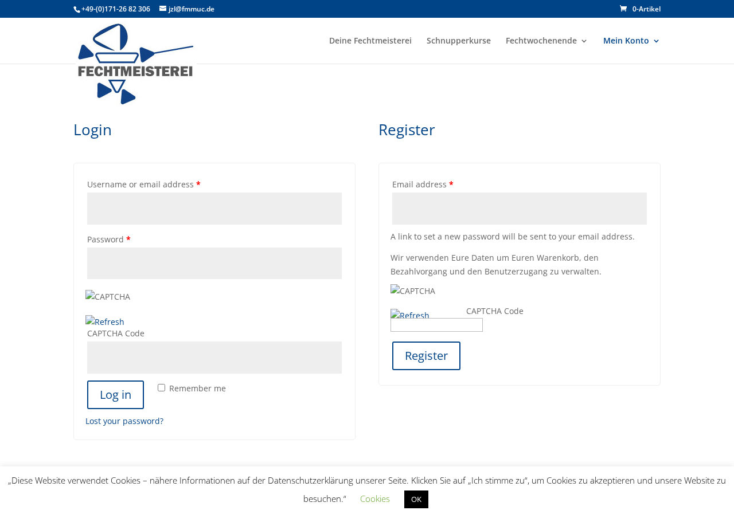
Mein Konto (626, 41)
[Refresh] (104, 321)
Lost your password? (124, 420)
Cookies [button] (375, 498)
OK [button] (416, 499)
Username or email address (144, 184)
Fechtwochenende (541, 41)
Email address (423, 184)
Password (109, 239)
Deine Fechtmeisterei (370, 41)
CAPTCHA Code (116, 333)
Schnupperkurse (459, 41)
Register (426, 355)
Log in (115, 394)
